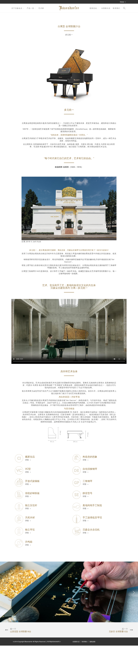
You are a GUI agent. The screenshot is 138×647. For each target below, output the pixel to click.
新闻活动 (93, 8)
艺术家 (41, 8)
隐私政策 (92, 642)
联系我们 (116, 8)
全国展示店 (105, 8)
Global (122, 2)
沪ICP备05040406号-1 (54, 642)
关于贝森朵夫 (16, 8)
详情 (27, 459)
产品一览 (30, 8)
